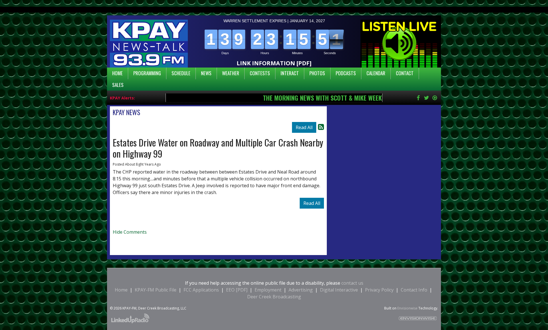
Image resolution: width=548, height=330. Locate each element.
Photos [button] (317, 73)
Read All (304, 127)
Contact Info (414, 290)
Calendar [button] (375, 73)
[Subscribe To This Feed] (321, 126)
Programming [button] (147, 73)
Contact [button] (405, 73)
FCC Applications (201, 290)
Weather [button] (230, 73)
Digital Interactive (339, 290)
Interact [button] (290, 73)
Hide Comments (130, 232)
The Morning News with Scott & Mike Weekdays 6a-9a (308, 97)
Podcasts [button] (346, 73)
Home (121, 290)
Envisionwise (407, 308)
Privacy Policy (379, 290)
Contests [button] (260, 73)
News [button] (206, 73)
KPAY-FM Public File (155, 290)
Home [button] (117, 73)
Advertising (301, 290)
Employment (268, 290)
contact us (352, 283)
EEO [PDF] (237, 290)
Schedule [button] (181, 73)
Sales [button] (118, 84)
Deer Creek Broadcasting (274, 297)
